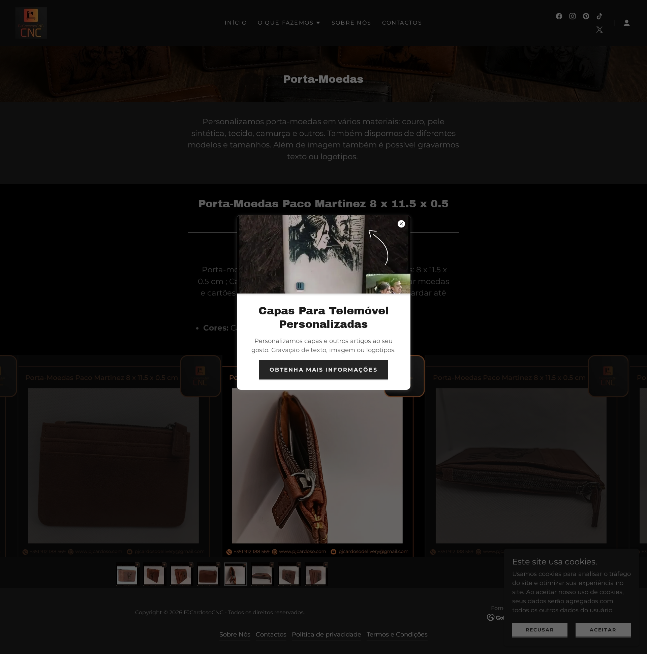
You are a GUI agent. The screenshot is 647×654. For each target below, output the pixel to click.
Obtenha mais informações (323, 370)
